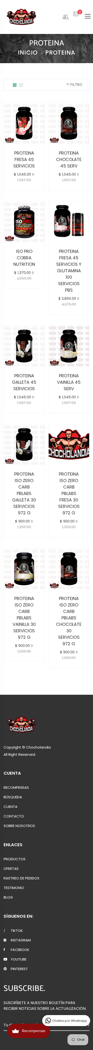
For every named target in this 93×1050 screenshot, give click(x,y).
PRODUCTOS (15, 859)
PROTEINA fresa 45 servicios (24, 159)
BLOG (8, 897)
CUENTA (10, 806)
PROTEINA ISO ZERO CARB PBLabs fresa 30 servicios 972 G (69, 493)
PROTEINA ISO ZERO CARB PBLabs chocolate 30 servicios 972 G (69, 621)
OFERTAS (11, 868)
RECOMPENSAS (16, 787)
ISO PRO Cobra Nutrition (24, 257)
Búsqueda (13, 797)
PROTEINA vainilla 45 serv (69, 382)
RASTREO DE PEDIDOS (21, 878)
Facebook (20, 949)
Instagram (21, 940)
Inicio (28, 52)
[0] (76, 16)
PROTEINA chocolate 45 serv (69, 159)
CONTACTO (14, 816)
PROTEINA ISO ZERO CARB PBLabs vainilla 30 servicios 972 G (24, 617)
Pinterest (19, 969)
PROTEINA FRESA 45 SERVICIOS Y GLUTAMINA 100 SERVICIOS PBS (68, 270)
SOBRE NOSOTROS (19, 825)
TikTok (17, 930)
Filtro (75, 84)
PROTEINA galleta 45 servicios (24, 382)
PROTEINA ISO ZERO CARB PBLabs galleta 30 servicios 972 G (24, 493)
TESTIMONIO (14, 887)
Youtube (18, 959)
